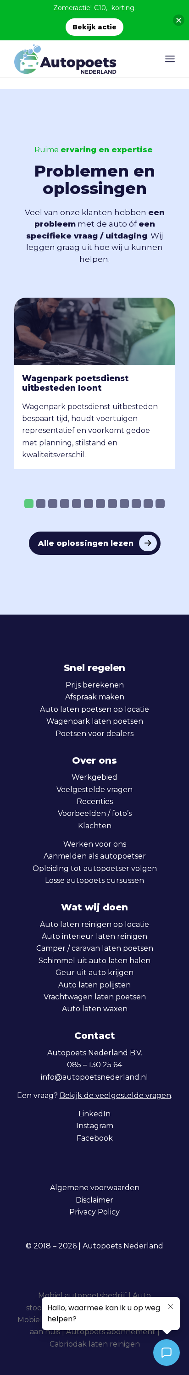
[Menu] (170, 59)
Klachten (94, 825)
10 (136, 503)
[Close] (178, 20)
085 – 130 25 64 (94, 1064)
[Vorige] (28, 378)
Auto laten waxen (95, 1008)
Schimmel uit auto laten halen (94, 960)
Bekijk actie (94, 27)
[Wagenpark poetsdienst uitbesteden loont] (94, 331)
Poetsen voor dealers (94, 733)
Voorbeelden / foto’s (95, 813)
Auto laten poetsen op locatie (94, 709)
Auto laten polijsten (94, 985)
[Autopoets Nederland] (78, 58)
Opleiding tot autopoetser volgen (95, 868)
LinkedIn (94, 1113)
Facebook (95, 1138)
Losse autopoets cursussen (94, 880)
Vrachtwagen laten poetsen (95, 996)
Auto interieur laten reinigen (94, 936)
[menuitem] (170, 59)
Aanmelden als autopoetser (95, 856)
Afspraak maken (94, 697)
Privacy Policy (94, 1212)
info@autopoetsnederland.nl (94, 1077)
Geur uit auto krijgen (94, 972)
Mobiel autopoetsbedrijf (82, 1295)
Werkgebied (94, 777)
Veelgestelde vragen (94, 789)
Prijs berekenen (95, 685)
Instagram (94, 1125)
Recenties (95, 801)
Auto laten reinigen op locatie (94, 924)
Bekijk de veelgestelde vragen (115, 1095)
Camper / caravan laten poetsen (94, 948)
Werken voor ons (94, 844)
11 (148, 503)
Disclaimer (94, 1200)
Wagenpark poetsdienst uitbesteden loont (75, 383)
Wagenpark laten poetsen (94, 721)
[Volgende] (161, 378)
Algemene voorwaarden (94, 1187)
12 (160, 503)
